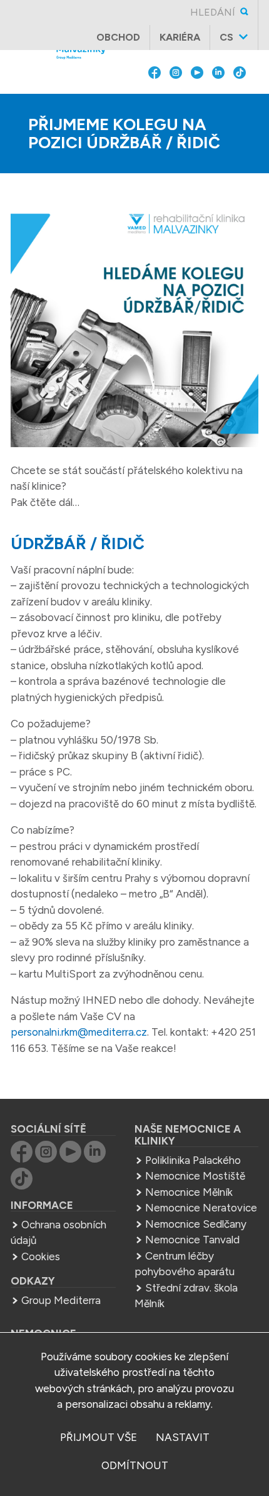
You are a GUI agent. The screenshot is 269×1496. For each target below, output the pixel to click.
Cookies (40, 1256)
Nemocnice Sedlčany (195, 1224)
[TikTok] (239, 100)
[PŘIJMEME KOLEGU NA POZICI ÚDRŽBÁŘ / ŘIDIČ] (134, 326)
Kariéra (180, 37)
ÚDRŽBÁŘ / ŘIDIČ (78, 543)
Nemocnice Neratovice (201, 1207)
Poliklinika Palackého (193, 1160)
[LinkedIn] (218, 100)
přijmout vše (98, 1437)
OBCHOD (118, 37)
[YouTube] (197, 100)
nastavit (183, 1437)
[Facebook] (154, 100)
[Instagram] (176, 100)
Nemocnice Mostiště (195, 1176)
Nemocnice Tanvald (192, 1239)
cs (226, 37)
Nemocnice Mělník (189, 1192)
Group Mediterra (61, 1300)
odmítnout (134, 1465)
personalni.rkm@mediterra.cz (79, 1032)
